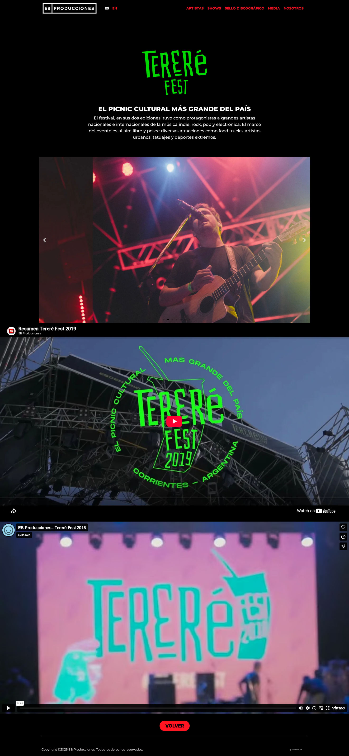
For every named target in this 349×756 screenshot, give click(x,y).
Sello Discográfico (244, 8)
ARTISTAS (195, 8)
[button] (44, 240)
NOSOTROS (294, 8)
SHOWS (214, 8)
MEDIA (274, 8)
